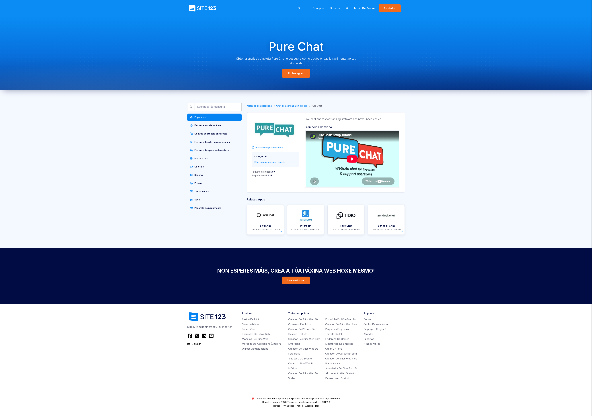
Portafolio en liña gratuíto (340, 319)
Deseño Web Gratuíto (337, 378)
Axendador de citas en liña (341, 368)
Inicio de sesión (365, 8)
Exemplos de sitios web (256, 334)
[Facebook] (190, 335)
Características (250, 324)
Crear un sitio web (296, 280)
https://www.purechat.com (269, 147)
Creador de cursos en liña (341, 353)
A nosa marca (372, 343)
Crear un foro (333, 348)
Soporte (335, 8)
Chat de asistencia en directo (291, 105)
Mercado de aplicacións (259, 105)
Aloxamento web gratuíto (340, 373)
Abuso (300, 406)
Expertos (369, 339)
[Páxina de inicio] (299, 8)
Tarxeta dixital (333, 334)
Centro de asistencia (376, 324)
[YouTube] (211, 335)
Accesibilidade (312, 406)
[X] (197, 335)
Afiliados (368, 334)
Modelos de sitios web (255, 339)
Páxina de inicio (251, 319)
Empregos (375, 329)
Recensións (248, 329)
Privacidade (288, 406)
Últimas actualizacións (255, 348)
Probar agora (296, 73)
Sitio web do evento (300, 358)
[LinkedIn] (204, 335)
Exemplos (318, 8)
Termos (276, 406)
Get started (389, 8)
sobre (367, 319)
